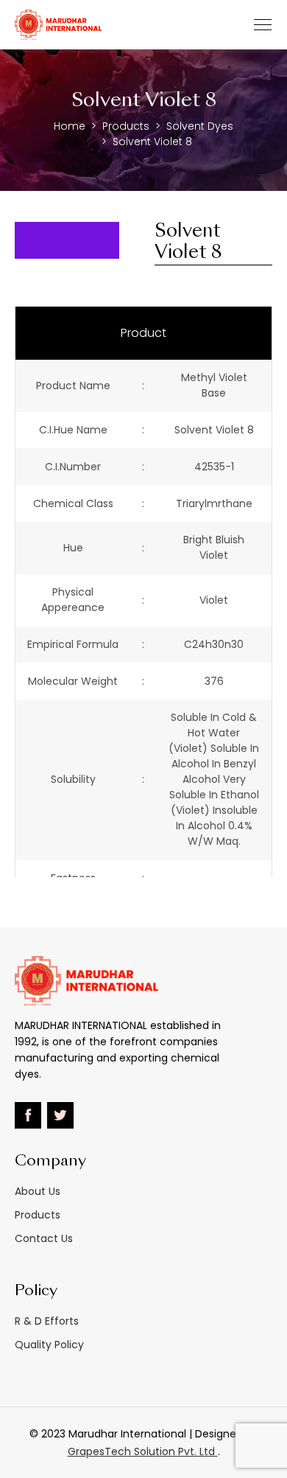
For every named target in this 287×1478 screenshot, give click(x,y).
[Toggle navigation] (262, 24)
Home (69, 126)
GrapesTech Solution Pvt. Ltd (143, 1451)
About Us (37, 1191)
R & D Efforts (47, 1321)
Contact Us (44, 1238)
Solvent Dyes (199, 126)
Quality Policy (49, 1344)
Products (125, 126)
